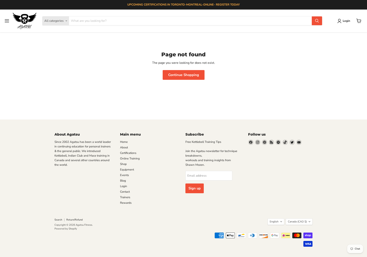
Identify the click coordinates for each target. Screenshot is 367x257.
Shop (123, 164)
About (124, 147)
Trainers (125, 197)
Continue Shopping (183, 75)
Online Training (130, 158)
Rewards (126, 203)
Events (124, 175)
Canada (297, 221)
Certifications (128, 153)
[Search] (317, 20)
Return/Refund (74, 219)
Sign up (194, 188)
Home (124, 142)
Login (123, 186)
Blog (123, 181)
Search (58, 219)
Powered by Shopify (65, 228)
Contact (125, 192)
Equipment (127, 169)
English (274, 221)
